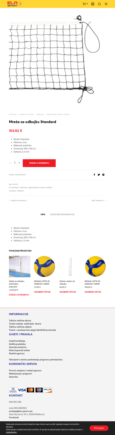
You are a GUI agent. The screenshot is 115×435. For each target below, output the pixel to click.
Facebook (14, 417)
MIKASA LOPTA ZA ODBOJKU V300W (92, 282)
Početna (12, 114)
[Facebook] (95, 174)
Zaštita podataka (17, 344)
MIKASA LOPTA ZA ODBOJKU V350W (42, 282)
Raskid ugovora (17, 353)
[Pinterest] (104, 174)
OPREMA (20, 191)
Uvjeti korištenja (17, 341)
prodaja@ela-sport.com (20, 411)
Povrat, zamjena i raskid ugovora (25, 370)
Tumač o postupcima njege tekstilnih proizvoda (32, 330)
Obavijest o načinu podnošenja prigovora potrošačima (35, 359)
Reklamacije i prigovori (20, 373)
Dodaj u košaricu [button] (19, 295)
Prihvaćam (99, 428)
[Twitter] (100, 174)
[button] (85, 3)
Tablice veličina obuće (20, 320)
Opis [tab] (43, 215)
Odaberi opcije (42, 292)
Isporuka (13, 376)
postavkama (11, 432)
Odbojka (40, 114)
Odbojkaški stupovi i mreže (58, 114)
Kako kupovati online (19, 350)
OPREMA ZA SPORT (26, 114)
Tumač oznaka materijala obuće (25, 323)
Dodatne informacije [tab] (62, 215)
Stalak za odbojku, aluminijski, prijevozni (17, 284)
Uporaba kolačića (18, 347)
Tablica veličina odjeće (20, 327)
